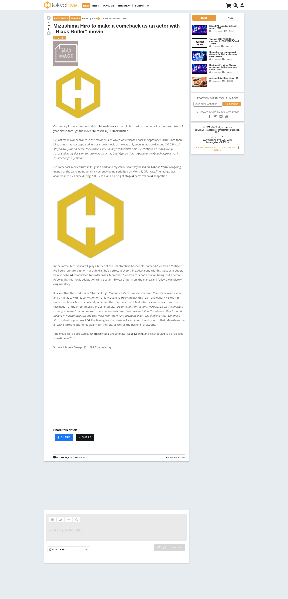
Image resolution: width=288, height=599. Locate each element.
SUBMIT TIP (142, 5)
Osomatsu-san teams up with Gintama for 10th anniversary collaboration (223, 54)
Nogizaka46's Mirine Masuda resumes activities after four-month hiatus (223, 67)
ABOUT (199, 147)
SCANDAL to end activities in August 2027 (223, 27)
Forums (108, 5)
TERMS (217, 150)
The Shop (124, 5)
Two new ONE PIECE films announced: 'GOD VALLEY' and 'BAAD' (224, 41)
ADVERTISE (210, 147)
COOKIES (222, 147)
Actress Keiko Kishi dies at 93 (223, 78)
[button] (52, 519)
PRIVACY (233, 147)
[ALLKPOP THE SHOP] (228, 6)
